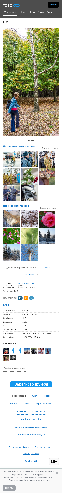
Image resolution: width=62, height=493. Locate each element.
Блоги (24, 12)
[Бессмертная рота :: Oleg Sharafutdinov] (47, 168)
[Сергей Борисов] (13, 360)
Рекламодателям (42, 447)
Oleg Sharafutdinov (25, 283)
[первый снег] (29, 227)
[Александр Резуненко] (41, 353)
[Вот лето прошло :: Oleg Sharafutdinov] (29, 184)
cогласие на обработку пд (31, 434)
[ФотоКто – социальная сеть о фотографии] (11, 5)
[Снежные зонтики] (29, 261)
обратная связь (44, 403)
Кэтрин (47, 267)
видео (47, 396)
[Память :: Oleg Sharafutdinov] (11, 167)
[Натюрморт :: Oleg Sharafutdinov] (29, 201)
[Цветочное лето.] (11, 244)
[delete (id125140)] (20, 353)
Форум (41, 12)
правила (21, 411)
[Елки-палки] (47, 244)
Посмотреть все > (50, 148)
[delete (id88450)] (13, 353)
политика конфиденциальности (31, 427)
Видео (32, 12)
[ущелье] (11, 227)
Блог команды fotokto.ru (19, 447)
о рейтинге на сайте (31, 419)
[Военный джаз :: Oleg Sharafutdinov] (29, 167)
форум (13, 403)
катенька (29, 274)
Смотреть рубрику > (49, 208)
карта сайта (38, 411)
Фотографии (10, 12)
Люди (49, 12)
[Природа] (29, 244)
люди (26, 403)
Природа (21, 285)
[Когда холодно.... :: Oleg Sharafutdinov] (11, 201)
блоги (35, 396)
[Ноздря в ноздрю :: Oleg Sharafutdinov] (47, 184)
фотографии (19, 396)
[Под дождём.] (47, 227)
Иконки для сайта (31, 453)
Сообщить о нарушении (15, 368)
